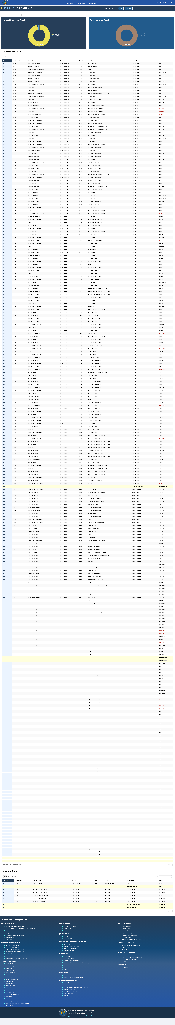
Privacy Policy (71, 1015)
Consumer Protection (69, 958)
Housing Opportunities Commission (15, 926)
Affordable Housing (69, 983)
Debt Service (122, 965)
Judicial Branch (64, 934)
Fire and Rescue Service (70, 965)
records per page (11, 56)
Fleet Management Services (13, 977)
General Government (8, 961)
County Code (109, 1015)
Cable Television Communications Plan (132, 957)
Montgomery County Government (14, 933)
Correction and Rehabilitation (71, 960)
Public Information (10, 999)
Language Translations (93, 1015)
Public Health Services (11, 956)
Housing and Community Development (72, 941)
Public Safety (63, 954)
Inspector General (126, 930)
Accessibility (84, 1015)
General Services (10, 981)
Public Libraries (126, 947)
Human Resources (10, 985)
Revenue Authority (10, 937)
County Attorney (10, 968)
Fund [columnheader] (61, 60)
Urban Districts (9, 1005)
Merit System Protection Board (130, 935)
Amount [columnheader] (161, 60)
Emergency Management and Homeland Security (76, 963)
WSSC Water (9, 939)
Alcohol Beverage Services (129, 955)
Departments (71, 3)
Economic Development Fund (71, 946)
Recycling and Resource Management (73, 977)
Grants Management (11, 983)
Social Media (102, 1015)
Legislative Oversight (127, 933)
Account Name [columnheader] (135, 60)
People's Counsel (126, 937)
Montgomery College (11, 930)
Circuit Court (67, 936)
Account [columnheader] (90, 60)
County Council (126, 928)
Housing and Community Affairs (72, 948)
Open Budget (82, 3)
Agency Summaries (7, 924)
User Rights (78, 1015)
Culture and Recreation (126, 942)
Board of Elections (10, 964)
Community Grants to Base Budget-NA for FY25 (76, 987)
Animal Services (68, 956)
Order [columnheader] (4, 60)
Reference (92, 3)
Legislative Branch (124, 924)
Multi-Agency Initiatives (68, 980)
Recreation (125, 949)
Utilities (124, 961)
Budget (5, 15)
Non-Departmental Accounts (129, 959)
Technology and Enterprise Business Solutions (18, 1003)
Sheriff (65, 969)
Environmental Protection (70, 975)
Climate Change (68, 985)
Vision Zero (67, 996)
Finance (7, 975)
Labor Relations (10, 992)
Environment (64, 972)
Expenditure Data (15, 15)
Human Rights (9, 988)
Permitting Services (69, 950)
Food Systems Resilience (12, 979)
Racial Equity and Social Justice (13, 1001)
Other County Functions (126, 952)
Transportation (65, 924)
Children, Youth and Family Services (15, 951)
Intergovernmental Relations (13, 990)
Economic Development (70, 989)
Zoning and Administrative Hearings (131, 939)
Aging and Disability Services (13, 947)
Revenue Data (27, 15)
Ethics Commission (10, 972)
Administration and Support (13, 945)
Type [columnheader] (80, 60)
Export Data (37, 15)
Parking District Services (70, 926)
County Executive (10, 970)
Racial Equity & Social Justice (71, 991)
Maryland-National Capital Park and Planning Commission (20, 928)
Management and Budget (12, 994)
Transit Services (68, 928)
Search (100, 3)
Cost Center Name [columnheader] (32, 60)
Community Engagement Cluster (14, 966)
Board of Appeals (126, 926)
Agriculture (67, 944)
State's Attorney (68, 938)
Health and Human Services (10, 942)
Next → (170, 864)
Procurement (9, 996)
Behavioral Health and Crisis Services (15, 949)
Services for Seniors (69, 993)
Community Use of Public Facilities (131, 945)
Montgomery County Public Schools (15, 935)
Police (65, 967)
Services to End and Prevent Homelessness (16, 958)
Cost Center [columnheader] (16, 60)
